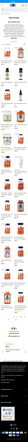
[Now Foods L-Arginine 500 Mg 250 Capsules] (7, 184)
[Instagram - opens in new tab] (17, 428)
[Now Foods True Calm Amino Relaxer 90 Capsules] (20, 274)
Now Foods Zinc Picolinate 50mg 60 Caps (19, 261)
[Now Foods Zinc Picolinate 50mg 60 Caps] (20, 252)
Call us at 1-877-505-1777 (7, 379)
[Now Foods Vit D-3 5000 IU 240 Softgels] (20, 229)
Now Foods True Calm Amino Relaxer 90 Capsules (19, 284)
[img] (14, 331)
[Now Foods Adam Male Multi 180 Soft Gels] (20, 184)
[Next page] (19, 319)
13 (17, 316)
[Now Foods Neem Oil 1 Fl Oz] (20, 95)
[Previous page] (2, 316)
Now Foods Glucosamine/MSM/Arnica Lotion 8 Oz (20, 171)
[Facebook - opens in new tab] (11, 428)
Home (2, 13)
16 (8, 319)
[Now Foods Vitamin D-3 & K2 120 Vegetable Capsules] (7, 206)
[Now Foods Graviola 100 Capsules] (7, 95)
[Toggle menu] (2, 5)
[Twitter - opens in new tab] (14, 428)
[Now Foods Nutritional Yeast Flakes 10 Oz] (7, 52)
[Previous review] (2, 352)
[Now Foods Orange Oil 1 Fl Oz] (7, 74)
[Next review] (25, 352)
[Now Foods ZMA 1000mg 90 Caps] (20, 206)
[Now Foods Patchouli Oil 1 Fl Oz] (20, 74)
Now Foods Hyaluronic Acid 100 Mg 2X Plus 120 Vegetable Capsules (20, 307)
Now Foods (7, 13)
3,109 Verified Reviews (14, 333)
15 (24, 316)
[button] (14, 9)
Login (13, 1)
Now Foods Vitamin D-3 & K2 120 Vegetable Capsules (7, 216)
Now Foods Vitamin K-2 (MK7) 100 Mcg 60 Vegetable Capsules (7, 238)
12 (13, 316)
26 (16, 319)
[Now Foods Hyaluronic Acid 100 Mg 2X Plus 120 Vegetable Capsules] (20, 297)
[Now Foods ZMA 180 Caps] (7, 252)
